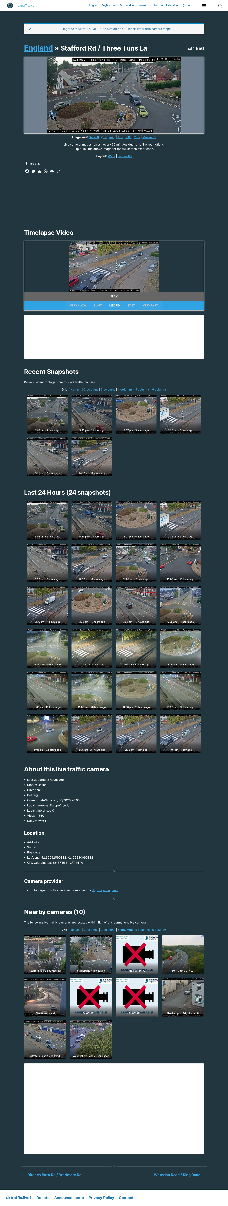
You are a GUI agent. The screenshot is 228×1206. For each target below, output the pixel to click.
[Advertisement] (114, 198)
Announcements (69, 1197)
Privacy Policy (101, 1197)
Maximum (149, 137)
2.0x (128, 137)
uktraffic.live (26, 5)
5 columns (142, 389)
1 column (75, 389)
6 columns (159, 389)
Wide (111, 156)
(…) (185, 5)
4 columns (125, 389)
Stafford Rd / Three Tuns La (103, 48)
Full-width (125, 156)
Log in (93, 5)
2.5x (137, 137)
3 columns (108, 389)
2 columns (91, 389)
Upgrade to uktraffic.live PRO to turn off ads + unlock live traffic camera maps (116, 29)
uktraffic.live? (19, 1197)
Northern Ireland (164, 5)
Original (108, 137)
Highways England (105, 890)
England (107, 5)
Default (94, 137)
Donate (43, 1197)
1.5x (120, 137)
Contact (126, 1197)
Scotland (125, 5)
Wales (142, 5)
